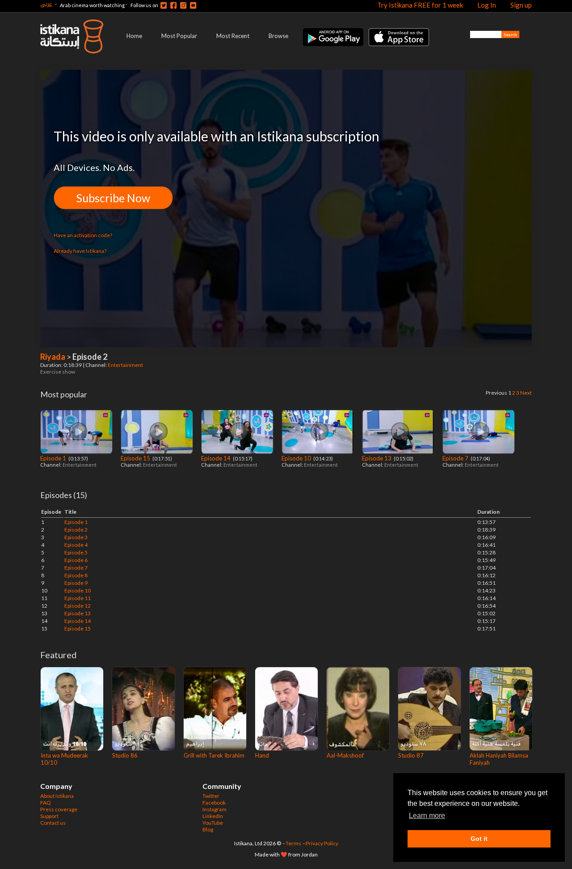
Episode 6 (76, 560)
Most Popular (179, 35)
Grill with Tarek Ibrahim (214, 755)
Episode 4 (76, 544)
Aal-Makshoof (345, 755)
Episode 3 (76, 537)
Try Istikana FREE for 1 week (420, 5)
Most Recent (232, 35)
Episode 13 (377, 458)
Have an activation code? (83, 235)
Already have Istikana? (80, 250)
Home (134, 35)
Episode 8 (76, 575)
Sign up (521, 5)
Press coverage (58, 809)
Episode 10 (297, 458)
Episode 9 (76, 582)
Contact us (53, 822)
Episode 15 (136, 458)
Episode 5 (76, 552)
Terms (293, 843)
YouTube (212, 822)
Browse (278, 35)
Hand (262, 755)
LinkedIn (212, 816)
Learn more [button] (427, 815)
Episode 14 (216, 458)
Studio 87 (411, 755)
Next (526, 392)
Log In (486, 5)
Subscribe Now (113, 197)
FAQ (45, 802)
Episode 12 (77, 605)
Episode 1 (53, 458)
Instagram (214, 809)
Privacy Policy (322, 843)
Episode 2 (76, 529)
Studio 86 (125, 755)
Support (49, 816)
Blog (207, 829)
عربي (46, 3)
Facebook (214, 802)
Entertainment (126, 365)
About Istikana (57, 795)
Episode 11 (77, 598)
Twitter (210, 795)
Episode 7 (456, 458)
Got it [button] (479, 838)
